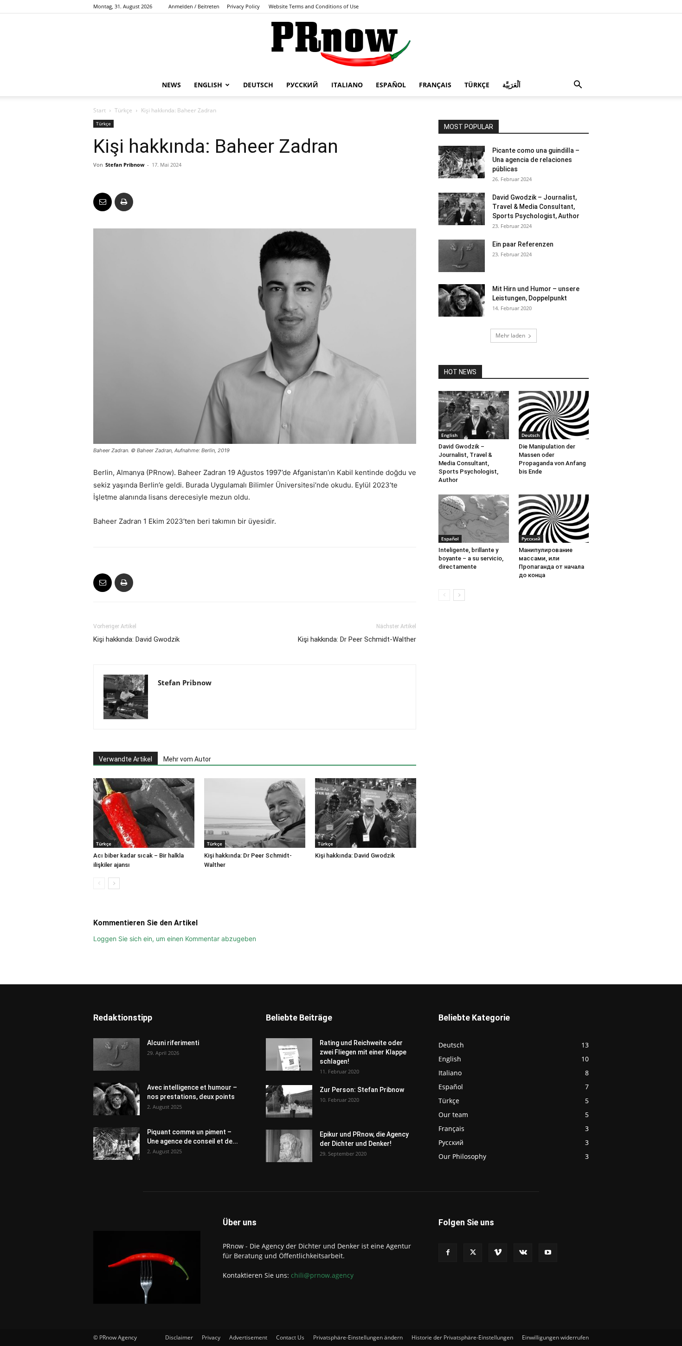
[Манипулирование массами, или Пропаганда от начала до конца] (554, 518)
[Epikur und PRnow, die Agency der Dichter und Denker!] (289, 1146)
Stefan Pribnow (124, 164)
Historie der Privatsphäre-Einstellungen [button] (462, 1337)
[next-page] (114, 883)
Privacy (211, 1337)
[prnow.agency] (341, 44)
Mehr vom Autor (187, 759)
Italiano (347, 84)
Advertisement (248, 1337)
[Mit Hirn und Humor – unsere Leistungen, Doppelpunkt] (461, 300)
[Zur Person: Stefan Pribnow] (289, 1101)
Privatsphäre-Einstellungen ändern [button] (358, 1337)
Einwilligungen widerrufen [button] (555, 1337)
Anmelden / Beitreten (193, 6)
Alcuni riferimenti (173, 1043)
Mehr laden (510, 335)
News (171, 84)
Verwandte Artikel (125, 759)
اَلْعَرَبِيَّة (511, 84)
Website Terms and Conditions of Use (314, 6)
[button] (577, 85)
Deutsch (258, 84)
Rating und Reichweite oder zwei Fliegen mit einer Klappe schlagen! (363, 1052)
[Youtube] (548, 1252)
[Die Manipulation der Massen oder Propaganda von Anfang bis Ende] (554, 415)
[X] (472, 1252)
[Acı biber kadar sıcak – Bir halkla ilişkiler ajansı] (143, 813)
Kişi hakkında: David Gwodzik (136, 639)
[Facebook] (447, 1252)
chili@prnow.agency (322, 1275)
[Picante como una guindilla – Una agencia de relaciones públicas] (461, 162)
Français (435, 84)
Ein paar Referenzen (522, 244)
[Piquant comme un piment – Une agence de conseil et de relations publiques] (116, 1143)
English (208, 84)
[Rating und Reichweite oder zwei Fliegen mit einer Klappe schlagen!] (289, 1054)
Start (99, 110)
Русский (302, 84)
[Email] (102, 202)
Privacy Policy (243, 6)
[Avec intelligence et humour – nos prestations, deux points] (116, 1099)
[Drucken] (124, 202)
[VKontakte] (523, 1252)
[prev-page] (99, 883)
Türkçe (476, 84)
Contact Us (290, 1337)
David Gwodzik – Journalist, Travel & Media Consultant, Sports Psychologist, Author (535, 207)
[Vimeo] (498, 1252)
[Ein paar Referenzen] (461, 256)
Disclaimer (179, 1337)
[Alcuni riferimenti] (116, 1054)
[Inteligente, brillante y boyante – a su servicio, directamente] (473, 518)
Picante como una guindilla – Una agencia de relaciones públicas (535, 160)
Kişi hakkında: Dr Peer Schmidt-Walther (357, 639)
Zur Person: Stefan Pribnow (362, 1089)
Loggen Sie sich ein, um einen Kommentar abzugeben (174, 939)
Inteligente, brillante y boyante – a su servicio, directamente (470, 558)
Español (391, 84)
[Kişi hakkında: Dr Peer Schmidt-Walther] (254, 813)
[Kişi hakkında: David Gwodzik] (365, 813)
